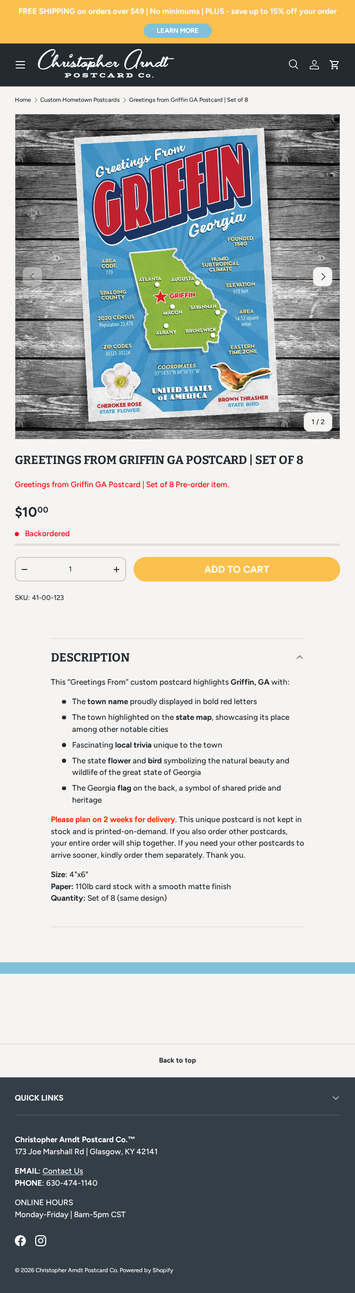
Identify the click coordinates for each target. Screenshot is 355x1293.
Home (23, 100)
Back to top (177, 1060)
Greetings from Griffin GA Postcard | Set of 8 (188, 100)
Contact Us (63, 1170)
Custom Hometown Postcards (80, 100)
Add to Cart (236, 569)
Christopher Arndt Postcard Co (76, 1270)
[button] (334, 65)
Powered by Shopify (146, 1270)
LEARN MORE (178, 30)
